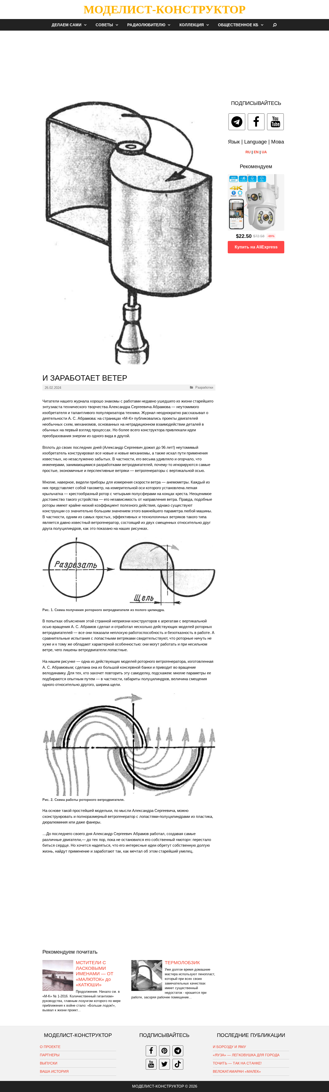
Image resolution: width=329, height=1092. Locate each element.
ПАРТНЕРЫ (49, 1055)
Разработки (204, 387)
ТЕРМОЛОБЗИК (182, 962)
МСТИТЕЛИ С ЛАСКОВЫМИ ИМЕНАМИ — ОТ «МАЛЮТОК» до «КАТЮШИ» (94, 973)
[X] (164, 1064)
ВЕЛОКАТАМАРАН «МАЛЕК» (237, 1071)
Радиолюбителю (146, 25)
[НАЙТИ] (275, 25)
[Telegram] (237, 121)
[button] (86, 25)
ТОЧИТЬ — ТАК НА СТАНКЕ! (237, 1063)
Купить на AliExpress (256, 247)
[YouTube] (275, 121)
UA (264, 152)
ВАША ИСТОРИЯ (54, 1071)
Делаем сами (66, 25)
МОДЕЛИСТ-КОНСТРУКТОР (164, 9)
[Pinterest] (164, 1050)
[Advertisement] (164, 63)
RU (248, 152)
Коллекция (191, 25)
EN (256, 152)
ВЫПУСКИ (48, 1063)
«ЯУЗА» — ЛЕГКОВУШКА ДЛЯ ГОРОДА (246, 1055)
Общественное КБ (238, 25)
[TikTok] (177, 1064)
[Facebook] (256, 121)
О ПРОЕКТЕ (50, 1047)
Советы (104, 25)
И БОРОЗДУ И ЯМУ (229, 1047)
